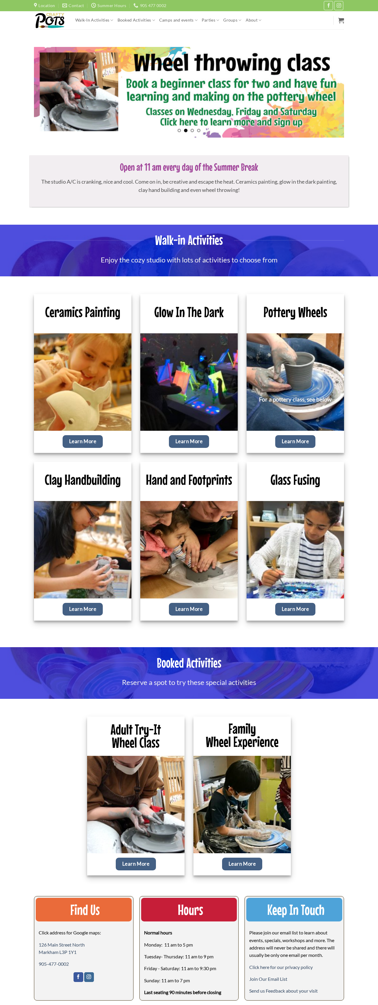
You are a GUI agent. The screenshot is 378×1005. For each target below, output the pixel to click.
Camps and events (176, 19)
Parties (208, 19)
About (252, 19)
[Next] (330, 92)
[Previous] (47, 92)
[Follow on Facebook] (328, 5)
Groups (230, 19)
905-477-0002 (54, 964)
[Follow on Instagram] (338, 5)
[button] (341, 20)
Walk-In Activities (92, 19)
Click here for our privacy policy (281, 967)
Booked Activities (134, 19)
